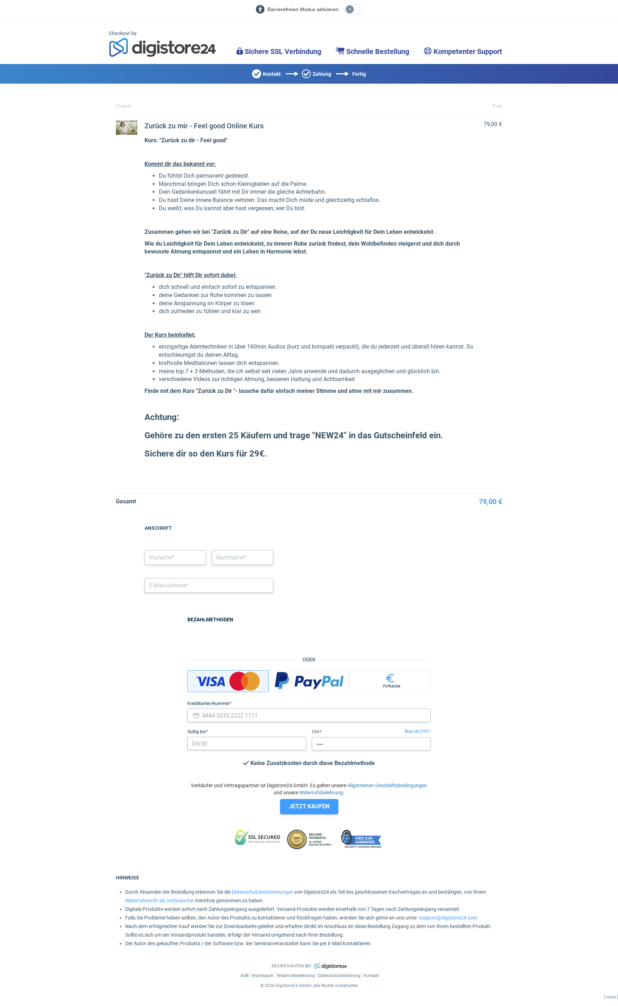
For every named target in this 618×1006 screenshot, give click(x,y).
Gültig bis (197, 731)
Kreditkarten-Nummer (208, 703)
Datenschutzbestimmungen (262, 892)
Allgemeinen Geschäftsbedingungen (387, 785)
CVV (316, 732)
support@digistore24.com (448, 918)
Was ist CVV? (417, 731)
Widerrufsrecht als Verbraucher (159, 900)
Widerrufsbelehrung (321, 792)
